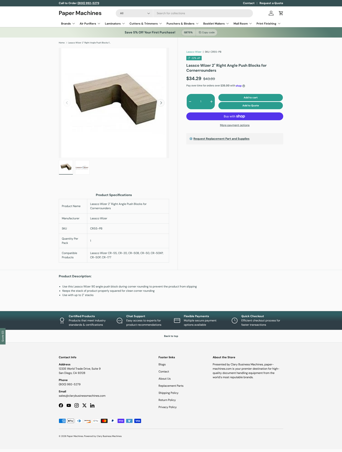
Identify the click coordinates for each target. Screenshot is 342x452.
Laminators (113, 23)
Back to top (171, 336)
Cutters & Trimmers (143, 23)
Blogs (162, 364)
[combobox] (184, 13)
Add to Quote (250, 105)
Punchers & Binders (181, 23)
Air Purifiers (88, 23)
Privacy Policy (168, 407)
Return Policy (167, 400)
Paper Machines (75, 436)
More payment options (235, 125)
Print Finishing (266, 23)
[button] (281, 13)
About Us (165, 378)
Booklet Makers (214, 23)
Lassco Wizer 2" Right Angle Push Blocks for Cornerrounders (89, 43)
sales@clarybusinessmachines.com (82, 396)
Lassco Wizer (193, 51)
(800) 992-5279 (70, 384)
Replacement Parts (171, 386)
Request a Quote (271, 3)
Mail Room (241, 23)
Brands (66, 23)
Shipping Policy (168, 393)
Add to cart (251, 97)
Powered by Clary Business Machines (103, 436)
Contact (249, 3)
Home (62, 43)
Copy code (208, 32)
